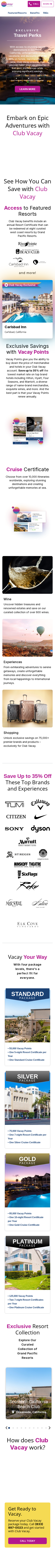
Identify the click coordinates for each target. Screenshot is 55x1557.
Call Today (27, 1540)
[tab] (17, 12)
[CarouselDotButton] (13, 1428)
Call (36, 4)
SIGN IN (47, 4)
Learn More (27, 89)
